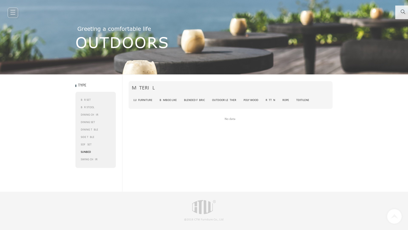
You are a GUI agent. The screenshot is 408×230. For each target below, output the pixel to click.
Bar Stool (87, 107)
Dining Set (88, 122)
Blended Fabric (194, 100)
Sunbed (86, 152)
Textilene (302, 100)
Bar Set (86, 100)
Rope (285, 100)
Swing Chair (89, 159)
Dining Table (89, 129)
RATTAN (270, 100)
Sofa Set (86, 144)
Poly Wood (251, 100)
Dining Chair (89, 114)
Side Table (87, 137)
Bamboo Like (168, 100)
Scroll (394, 216)
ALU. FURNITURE (142, 100)
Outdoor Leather (224, 100)
